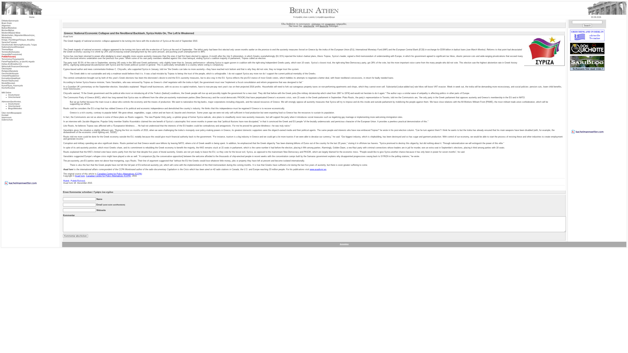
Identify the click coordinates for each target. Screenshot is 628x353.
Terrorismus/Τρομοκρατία (13, 59)
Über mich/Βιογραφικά (11, 113)
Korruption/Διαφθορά (11, 78)
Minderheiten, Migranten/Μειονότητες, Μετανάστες (18, 36)
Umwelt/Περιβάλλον (10, 76)
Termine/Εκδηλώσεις (11, 52)
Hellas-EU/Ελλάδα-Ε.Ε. (12, 64)
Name (99, 199)
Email (110, 204)
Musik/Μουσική (8, 83)
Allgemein (6, 26)
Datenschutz (7, 120)
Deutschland (13, 95)
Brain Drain (7, 23)
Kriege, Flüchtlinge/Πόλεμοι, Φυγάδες (18, 40)
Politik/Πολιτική (9, 57)
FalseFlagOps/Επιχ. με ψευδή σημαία (18, 61)
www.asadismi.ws (318, 169)
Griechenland (14, 97)
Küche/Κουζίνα (8, 88)
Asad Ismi (80, 176)
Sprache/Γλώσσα (9, 42)
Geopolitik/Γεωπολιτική (12, 54)
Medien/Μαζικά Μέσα (11, 33)
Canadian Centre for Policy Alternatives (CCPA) (119, 174)
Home (32, 17)
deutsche (324, 26)
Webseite (101, 210)
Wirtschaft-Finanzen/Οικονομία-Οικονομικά (15, 67)
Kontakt (5, 115)
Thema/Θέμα (7, 49)
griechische (308, 26)
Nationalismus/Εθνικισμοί (13, 47)
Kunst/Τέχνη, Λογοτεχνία (12, 85)
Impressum (6, 117)
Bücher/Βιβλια (8, 30)
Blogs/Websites (15, 108)
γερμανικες (330, 24)
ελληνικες (316, 24)
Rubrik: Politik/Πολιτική (74, 181)
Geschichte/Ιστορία (10, 73)
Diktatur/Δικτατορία (10, 21)
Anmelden (344, 244)
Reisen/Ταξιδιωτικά (10, 81)
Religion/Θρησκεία (10, 71)
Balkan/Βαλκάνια (9, 28)
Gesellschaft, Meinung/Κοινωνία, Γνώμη (19, 45)
